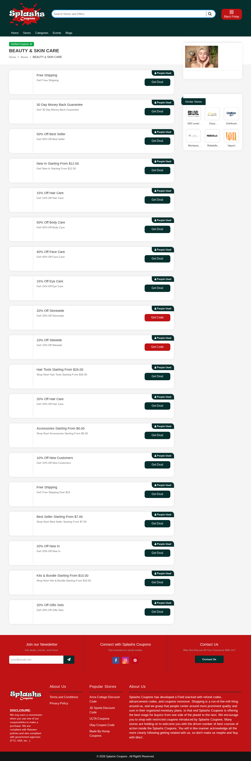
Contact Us (209, 659)
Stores (27, 32)
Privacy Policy (59, 703)
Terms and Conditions (64, 697)
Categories (41, 32)
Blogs (69, 32)
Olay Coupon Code (102, 725)
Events (57, 32)
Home (15, 32)
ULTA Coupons (99, 718)
